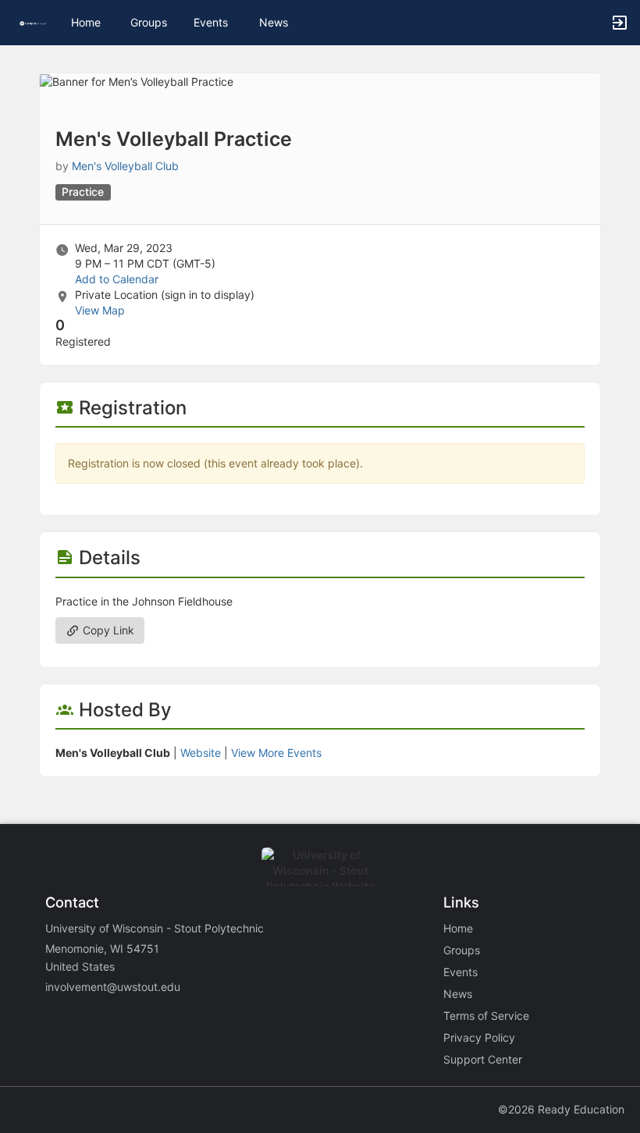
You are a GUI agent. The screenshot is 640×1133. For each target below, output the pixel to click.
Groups (148, 22)
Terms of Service (486, 1015)
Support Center (482, 1059)
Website (200, 752)
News (273, 22)
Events (211, 22)
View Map (100, 310)
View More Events (276, 752)
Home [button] (86, 22)
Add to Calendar (116, 279)
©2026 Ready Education (561, 1109)
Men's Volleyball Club (125, 165)
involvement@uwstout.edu (112, 986)
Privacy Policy (479, 1037)
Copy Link (107, 630)
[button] (33, 22)
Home (458, 928)
